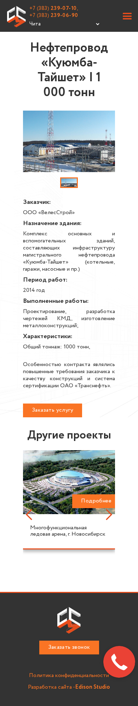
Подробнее (96, 501)
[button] (127, 17)
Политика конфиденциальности (69, 675)
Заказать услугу (52, 410)
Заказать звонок (69, 647)
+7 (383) (53, 15)
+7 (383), (54, 8)
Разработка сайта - (69, 687)
